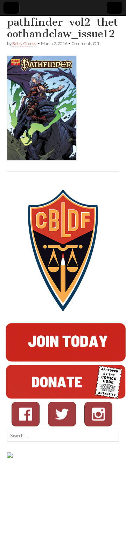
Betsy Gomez (24, 43)
